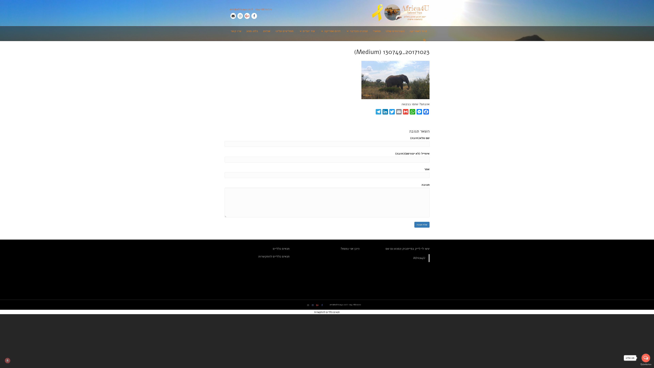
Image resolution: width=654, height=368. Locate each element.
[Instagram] (240, 16)
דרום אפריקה (332, 31)
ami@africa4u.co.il (241, 9)
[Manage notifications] (7, 360)
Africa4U (419, 258)
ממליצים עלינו (284, 31)
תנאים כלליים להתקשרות (274, 256)
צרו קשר (236, 31)
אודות (266, 31)
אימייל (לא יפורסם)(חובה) (412, 153)
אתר (427, 169)
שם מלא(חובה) (420, 138)
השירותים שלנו (395, 31)
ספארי (376, 31)
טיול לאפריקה (418, 31)
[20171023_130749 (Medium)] (395, 80)
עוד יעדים (309, 31)
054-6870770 (263, 9)
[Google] (247, 16)
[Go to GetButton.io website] (645, 364)
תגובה (426, 185)
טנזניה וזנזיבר (359, 31)
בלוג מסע (252, 31)
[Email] (233, 16)
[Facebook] (254, 16)
